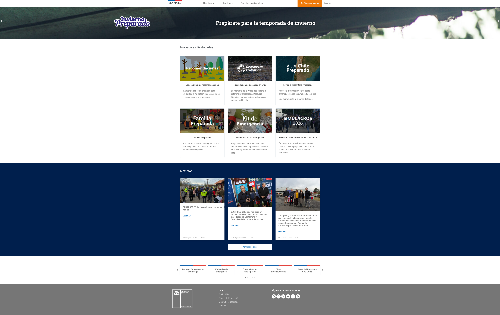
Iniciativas (226, 3)
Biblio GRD (224, 294)
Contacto (223, 305)
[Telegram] (298, 296)
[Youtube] (288, 296)
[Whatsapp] (293, 296)
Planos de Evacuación (229, 298)
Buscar (327, 3)
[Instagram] (278, 296)
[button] (1, 21)
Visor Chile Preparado (229, 302)
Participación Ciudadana (252, 3)
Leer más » (187, 216)
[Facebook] (274, 296)
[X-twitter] (283, 296)
